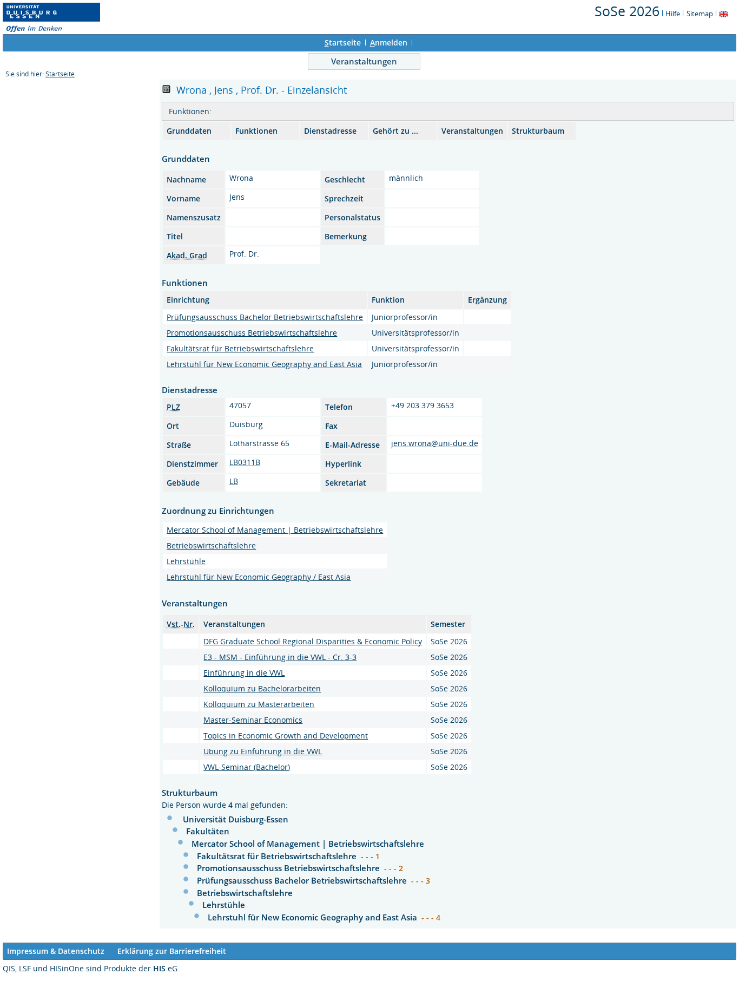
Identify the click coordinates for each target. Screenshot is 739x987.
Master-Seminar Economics (252, 720)
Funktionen (256, 131)
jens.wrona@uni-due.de (434, 443)
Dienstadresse (330, 131)
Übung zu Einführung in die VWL (262, 751)
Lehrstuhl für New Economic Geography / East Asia (259, 577)
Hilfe (672, 13)
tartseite (343, 42)
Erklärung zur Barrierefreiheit (171, 951)
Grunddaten (189, 131)
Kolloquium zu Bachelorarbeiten (262, 688)
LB (233, 481)
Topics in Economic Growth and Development (285, 735)
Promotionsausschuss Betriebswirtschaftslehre (252, 333)
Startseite (60, 74)
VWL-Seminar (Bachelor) (246, 767)
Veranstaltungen (364, 61)
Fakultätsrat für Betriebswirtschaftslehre (240, 348)
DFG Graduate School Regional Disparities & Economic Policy (312, 641)
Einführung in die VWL (244, 673)
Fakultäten (207, 831)
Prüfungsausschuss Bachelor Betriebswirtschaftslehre (265, 317)
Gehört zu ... (395, 131)
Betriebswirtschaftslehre (211, 545)
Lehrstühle (186, 561)
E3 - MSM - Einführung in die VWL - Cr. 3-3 (280, 657)
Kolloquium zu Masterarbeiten (258, 704)
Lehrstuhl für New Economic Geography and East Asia (264, 364)
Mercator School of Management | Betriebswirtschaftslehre (275, 530)
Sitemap (700, 13)
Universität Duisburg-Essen (235, 819)
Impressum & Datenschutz (55, 951)
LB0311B (244, 462)
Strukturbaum (538, 131)
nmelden (388, 42)
